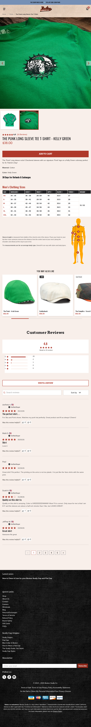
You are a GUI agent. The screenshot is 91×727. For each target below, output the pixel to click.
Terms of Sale (26, 688)
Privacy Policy (47, 688)
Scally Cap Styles (8, 651)
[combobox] (76, 392)
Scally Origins (7, 637)
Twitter (4, 677)
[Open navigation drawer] (4, 9)
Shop (4, 596)
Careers (5, 604)
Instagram (14, 677)
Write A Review (45, 383)
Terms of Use (37, 688)
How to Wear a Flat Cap (11, 646)
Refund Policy (7, 618)
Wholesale (6, 607)
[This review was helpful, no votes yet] (23, 422)
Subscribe (83, 666)
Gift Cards (6, 623)
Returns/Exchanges (9, 612)
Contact (5, 601)
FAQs (4, 626)
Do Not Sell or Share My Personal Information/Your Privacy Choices (45, 691)
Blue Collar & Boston (10, 643)
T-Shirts (11, 14)
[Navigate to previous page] (27, 553)
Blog (4, 610)
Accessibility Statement (61, 688)
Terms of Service (8, 615)
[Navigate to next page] (63, 553)
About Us (5, 599)
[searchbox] (31, 392)
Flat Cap (5, 640)
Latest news (7, 574)
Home (4, 14)
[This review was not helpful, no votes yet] (28, 422)
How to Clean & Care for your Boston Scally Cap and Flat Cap (27, 578)
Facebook (9, 677)
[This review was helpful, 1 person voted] (23, 511)
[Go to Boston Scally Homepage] (46, 9)
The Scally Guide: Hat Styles (13, 648)
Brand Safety (7, 621)
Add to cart (45, 154)
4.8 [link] (14, 134)
